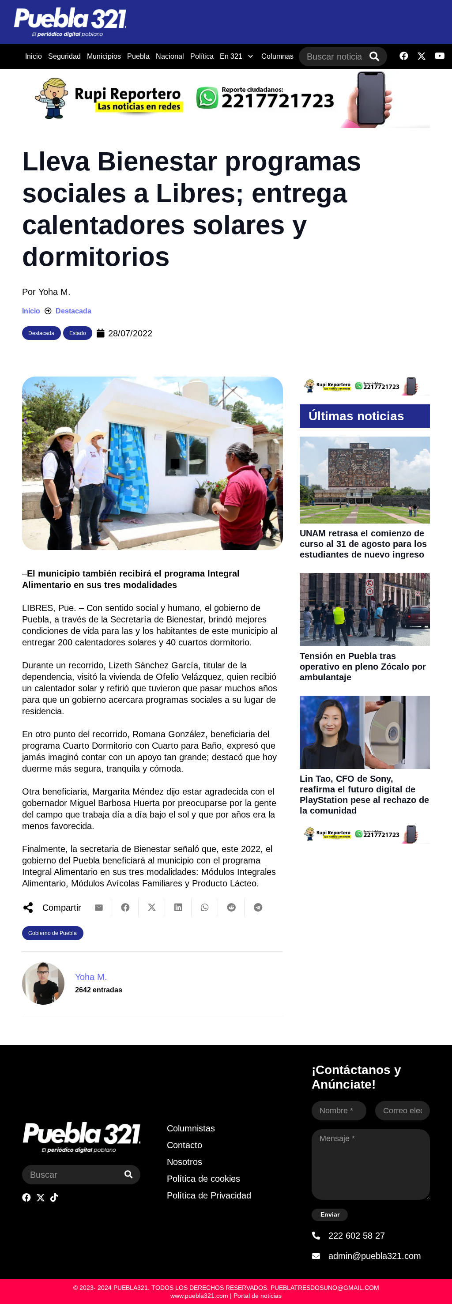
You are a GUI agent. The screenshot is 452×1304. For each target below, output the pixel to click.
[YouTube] (440, 56)
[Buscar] (374, 56)
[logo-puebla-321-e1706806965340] (69, 22)
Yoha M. (54, 292)
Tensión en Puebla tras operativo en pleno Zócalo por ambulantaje (363, 666)
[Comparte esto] (125, 907)
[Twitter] (421, 56)
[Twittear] (152, 907)
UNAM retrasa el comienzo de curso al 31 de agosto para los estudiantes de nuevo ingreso (363, 543)
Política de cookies (203, 1178)
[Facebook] (403, 56)
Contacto (184, 1145)
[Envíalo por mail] (99, 907)
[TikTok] (54, 1197)
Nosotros (184, 1162)
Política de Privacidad (209, 1195)
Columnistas (191, 1128)
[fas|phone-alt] (320, 1235)
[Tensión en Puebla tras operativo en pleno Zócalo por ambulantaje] (365, 579)
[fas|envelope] (320, 1256)
